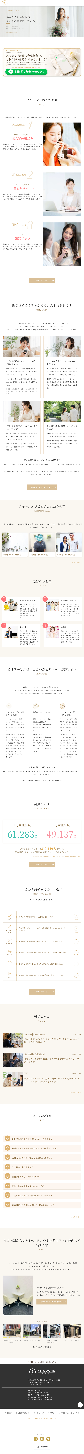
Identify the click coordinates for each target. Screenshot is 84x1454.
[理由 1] (11, 605)
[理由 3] (11, 631)
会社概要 (8, 1413)
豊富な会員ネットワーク (29, 600)
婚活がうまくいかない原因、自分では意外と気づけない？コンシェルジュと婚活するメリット (51, 1080)
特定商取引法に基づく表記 (69, 1413)
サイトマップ (38, 1413)
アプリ (35, 1054)
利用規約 (51, 1413)
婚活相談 (42, 1034)
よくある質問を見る (55, 780)
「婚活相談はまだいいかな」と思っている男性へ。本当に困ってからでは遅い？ (51, 1041)
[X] (42, 1439)
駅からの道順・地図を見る (42, 1347)
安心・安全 (24, 627)
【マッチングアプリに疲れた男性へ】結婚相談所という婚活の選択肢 (51, 1060)
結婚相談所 (28, 1034)
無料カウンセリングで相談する (42, 487)
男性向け (36, 1034)
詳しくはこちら (42, 280)
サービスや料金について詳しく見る (34, 780)
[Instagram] (36, 1439)
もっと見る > (77, 562)
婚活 (26, 1074)
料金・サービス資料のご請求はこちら (43, 1362)
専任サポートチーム (68, 600)
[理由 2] (52, 605)
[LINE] (48, 1439)
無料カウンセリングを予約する (52, 1302)
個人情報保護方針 (22, 1413)
